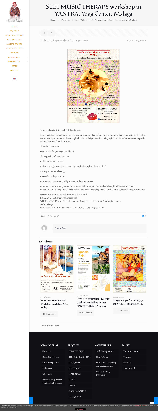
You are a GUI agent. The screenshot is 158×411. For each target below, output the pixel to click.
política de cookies (141, 406)
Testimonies (47, 368)
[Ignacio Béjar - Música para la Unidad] (14, 12)
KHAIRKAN (75, 368)
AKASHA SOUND (77, 391)
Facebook (127, 362)
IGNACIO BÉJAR (77, 351)
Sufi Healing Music (50, 362)
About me (46, 351)
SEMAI (72, 385)
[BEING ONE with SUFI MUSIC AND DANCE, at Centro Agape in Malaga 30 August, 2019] (31, 401)
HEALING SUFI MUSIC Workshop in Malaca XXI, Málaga (54, 304)
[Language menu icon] (14, 79)
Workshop (65, 20)
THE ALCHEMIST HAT (79, 357)
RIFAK (72, 379)
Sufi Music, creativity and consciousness (106, 364)
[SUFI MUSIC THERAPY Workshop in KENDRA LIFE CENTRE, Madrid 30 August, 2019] (156, 401)
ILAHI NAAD (75, 374)
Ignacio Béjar (61, 40)
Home (53, 20)
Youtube (127, 357)
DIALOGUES (75, 396)
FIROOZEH (74, 362)
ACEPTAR (80, 409)
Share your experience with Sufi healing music (52, 381)
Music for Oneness (50, 357)
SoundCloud (129, 368)
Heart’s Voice (102, 357)
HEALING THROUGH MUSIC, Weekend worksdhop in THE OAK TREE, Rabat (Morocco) (93, 303)
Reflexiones (47, 374)
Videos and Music (131, 351)
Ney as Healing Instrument (103, 373)
